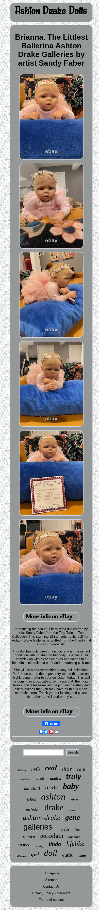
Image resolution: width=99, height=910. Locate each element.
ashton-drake (41, 817)
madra (55, 778)
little (67, 768)
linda (55, 844)
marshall (32, 788)
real (51, 768)
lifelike (75, 843)
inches (30, 799)
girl (35, 854)
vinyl (24, 845)
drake (53, 807)
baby (71, 786)
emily (22, 770)
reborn (29, 836)
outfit (67, 855)
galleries (38, 826)
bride (40, 778)
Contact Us (51, 886)
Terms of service (51, 900)
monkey (39, 846)
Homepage (51, 873)
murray (64, 829)
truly (73, 776)
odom (82, 856)
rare (81, 769)
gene (72, 817)
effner (74, 800)
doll (50, 853)
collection (26, 779)
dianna (73, 810)
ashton (53, 797)
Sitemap (51, 880)
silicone (21, 856)
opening (74, 837)
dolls (51, 787)
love (77, 829)
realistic (31, 809)
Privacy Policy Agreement (51, 893)
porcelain (51, 835)
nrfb (35, 769)
